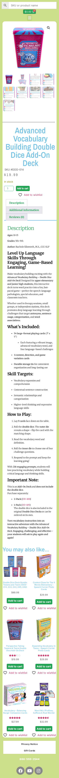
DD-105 (26, 505)
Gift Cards (29, 750)
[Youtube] (29, 771)
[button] (29, 18)
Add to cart (22, 188)
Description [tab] (16, 202)
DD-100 (26, 499)
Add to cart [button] (15, 600)
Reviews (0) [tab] (16, 217)
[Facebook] (20, 771)
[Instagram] (38, 771)
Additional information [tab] (24, 210)
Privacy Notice (29, 744)
